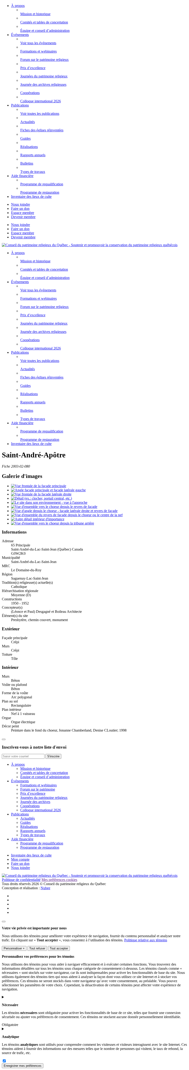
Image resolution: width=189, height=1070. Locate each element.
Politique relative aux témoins (145, 940)
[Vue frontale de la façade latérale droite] (41, 494)
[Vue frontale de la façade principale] (38, 486)
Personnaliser (14, 948)
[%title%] (4, 921)
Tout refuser (37, 948)
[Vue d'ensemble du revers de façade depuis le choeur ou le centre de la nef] (67, 515)
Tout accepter (59, 948)
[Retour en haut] (4, 739)
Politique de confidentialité (21, 880)
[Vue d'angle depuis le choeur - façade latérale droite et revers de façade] (64, 511)
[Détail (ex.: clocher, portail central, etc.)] (41, 498)
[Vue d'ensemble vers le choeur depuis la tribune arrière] (52, 523)
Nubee (45, 888)
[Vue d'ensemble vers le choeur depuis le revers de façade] (54, 507)
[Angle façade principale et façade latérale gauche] (48, 490)
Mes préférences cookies (59, 880)
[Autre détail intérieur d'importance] (37, 519)
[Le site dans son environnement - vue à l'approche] (49, 502)
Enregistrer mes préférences (22, 1065)
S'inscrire (53, 756)
